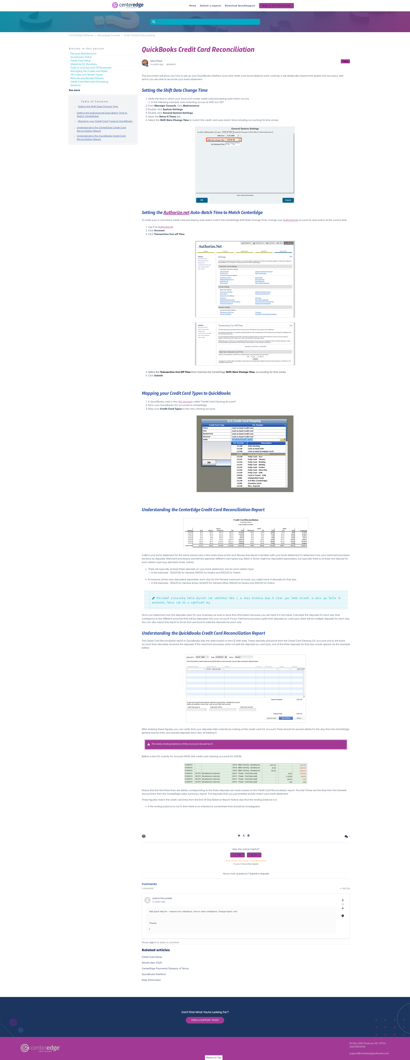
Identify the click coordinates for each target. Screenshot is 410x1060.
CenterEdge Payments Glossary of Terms (165, 968)
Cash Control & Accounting (139, 35)
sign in (153, 942)
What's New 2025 (152, 962)
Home (192, 5)
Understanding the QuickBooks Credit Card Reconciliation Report (101, 138)
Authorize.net (176, 212)
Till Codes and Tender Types (86, 74)
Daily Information (151, 980)
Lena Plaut (156, 61)
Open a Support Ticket (205, 1020)
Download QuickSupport (240, 5)
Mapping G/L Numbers (83, 64)
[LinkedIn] (249, 836)
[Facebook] (240, 836)
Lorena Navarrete (162, 898)
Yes (239, 855)
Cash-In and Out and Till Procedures (90, 67)
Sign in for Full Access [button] (276, 5)
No (255, 855)
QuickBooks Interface (154, 974)
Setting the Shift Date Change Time (98, 106)
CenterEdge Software (81, 35)
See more (74, 90)
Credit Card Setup (80, 60)
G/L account (185, 401)
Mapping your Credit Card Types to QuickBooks (105, 121)
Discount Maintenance (83, 53)
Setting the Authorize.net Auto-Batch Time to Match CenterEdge (102, 114)
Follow (345, 61)
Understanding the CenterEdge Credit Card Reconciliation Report (101, 129)
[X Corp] (245, 836)
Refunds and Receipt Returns (87, 78)
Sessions (75, 85)
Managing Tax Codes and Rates (89, 71)
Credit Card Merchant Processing (89, 81)
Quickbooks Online (81, 57)
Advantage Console (108, 35)
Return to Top (213, 1057)
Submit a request (210, 5)
